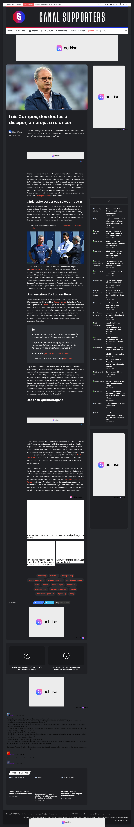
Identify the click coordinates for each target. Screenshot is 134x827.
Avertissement (123, 817)
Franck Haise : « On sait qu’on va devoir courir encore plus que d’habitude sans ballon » (115, 350)
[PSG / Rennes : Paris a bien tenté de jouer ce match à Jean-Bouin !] (98, 264)
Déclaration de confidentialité (107, 817)
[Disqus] (47, 738)
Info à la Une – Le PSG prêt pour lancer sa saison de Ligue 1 (114, 253)
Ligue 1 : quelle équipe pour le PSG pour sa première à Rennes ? (114, 283)
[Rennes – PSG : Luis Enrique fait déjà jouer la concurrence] (20, 783)
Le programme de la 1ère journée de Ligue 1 (115, 405)
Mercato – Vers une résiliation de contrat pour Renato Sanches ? (71, 794)
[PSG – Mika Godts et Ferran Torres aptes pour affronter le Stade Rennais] (98, 363)
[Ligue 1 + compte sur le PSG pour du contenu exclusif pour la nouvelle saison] (98, 416)
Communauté (47, 31)
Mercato (34, 31)
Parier (91, 31)
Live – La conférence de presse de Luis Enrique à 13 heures (115, 315)
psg (72, 594)
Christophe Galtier (43, 196)
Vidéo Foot (79, 814)
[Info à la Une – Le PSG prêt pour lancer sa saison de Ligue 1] (98, 254)
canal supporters (37, 580)
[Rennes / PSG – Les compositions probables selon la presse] (98, 244)
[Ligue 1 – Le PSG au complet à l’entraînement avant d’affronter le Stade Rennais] (98, 326)
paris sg (62, 594)
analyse (54, 576)
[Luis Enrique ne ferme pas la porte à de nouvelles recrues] (98, 306)
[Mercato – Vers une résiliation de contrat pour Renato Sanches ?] (72, 783)
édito (46, 585)
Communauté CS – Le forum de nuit (114, 272)
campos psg (68, 576)
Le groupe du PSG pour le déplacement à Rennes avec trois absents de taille (46, 796)
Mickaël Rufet (17, 132)
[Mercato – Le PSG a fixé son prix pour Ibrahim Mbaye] (98, 384)
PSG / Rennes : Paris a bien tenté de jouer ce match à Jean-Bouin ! (114, 263)
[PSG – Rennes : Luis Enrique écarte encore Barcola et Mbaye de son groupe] (98, 293)
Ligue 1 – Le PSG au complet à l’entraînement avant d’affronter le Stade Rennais (114, 327)
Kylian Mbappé (34, 269)
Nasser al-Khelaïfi (59, 589)
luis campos (58, 585)
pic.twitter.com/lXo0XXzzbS (57, 353)
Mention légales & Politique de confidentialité (67, 817)
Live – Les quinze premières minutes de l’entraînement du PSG (114, 339)
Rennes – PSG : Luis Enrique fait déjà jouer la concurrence (20, 793)
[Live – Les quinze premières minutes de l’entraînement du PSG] (98, 340)
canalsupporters (55, 580)
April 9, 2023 (68, 359)
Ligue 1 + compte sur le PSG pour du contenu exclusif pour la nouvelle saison (115, 416)
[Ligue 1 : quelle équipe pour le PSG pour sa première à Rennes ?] (98, 283)
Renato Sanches (60, 302)
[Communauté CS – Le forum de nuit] (98, 274)
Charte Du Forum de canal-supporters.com (36, 817)
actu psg (42, 576)
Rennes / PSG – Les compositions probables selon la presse (54, 4)
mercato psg (41, 589)
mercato (71, 585)
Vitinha (45, 305)
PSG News (21, 31)
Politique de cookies (89, 817)
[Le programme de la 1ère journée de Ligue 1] (98, 406)
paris (74, 589)
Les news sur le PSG (67, 814)
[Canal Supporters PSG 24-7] (67, 17)
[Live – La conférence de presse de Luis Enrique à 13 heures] (98, 316)
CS (37, 585)
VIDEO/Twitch (62, 31)
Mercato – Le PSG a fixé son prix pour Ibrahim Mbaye (115, 383)
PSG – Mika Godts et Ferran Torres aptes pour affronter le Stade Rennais (115, 363)
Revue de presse (79, 31)
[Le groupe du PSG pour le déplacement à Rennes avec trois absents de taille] (46, 784)
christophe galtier (75, 580)
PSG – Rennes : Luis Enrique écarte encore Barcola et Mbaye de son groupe (115, 294)
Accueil (10, 31)
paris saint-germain (46, 594)
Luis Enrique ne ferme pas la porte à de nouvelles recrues (114, 305)
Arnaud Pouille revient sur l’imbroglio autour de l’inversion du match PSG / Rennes (115, 394)
